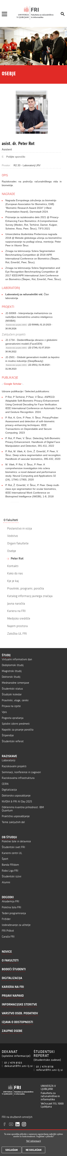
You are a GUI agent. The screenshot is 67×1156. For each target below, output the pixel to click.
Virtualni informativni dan (17, 659)
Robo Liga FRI (10, 870)
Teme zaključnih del (13, 822)
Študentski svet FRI (13, 847)
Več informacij (33, 1141)
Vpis (4, 712)
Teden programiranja (14, 913)
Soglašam (11, 1150)
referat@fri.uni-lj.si (49, 1070)
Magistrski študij (12, 671)
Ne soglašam (33, 1150)
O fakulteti (11, 520)
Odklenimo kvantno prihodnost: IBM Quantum (23, 808)
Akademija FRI (10, 901)
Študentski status (12, 688)
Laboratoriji (8, 760)
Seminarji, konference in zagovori (21, 772)
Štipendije (8, 735)
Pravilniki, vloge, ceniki (15, 700)
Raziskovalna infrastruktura (18, 778)
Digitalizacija (9, 789)
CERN (5, 784)
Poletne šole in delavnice (16, 841)
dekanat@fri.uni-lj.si (18, 1066)
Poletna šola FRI (11, 907)
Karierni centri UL (12, 853)
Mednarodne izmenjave (15, 682)
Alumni (6, 882)
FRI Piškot (8, 930)
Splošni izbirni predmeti (16, 723)
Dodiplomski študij (13, 665)
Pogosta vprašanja (12, 718)
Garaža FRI (8, 936)
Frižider (6, 919)
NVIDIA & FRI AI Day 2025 (17, 801)
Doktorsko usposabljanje (16, 795)
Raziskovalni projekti (14, 766)
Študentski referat (13, 741)
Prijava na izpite (11, 706)
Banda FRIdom (10, 864)
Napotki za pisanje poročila (17, 729)
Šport (5, 858)
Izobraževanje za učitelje (16, 925)
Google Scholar (12, 383)
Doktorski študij (11, 676)
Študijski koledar (12, 694)
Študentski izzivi (11, 876)
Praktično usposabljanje (16, 816)
